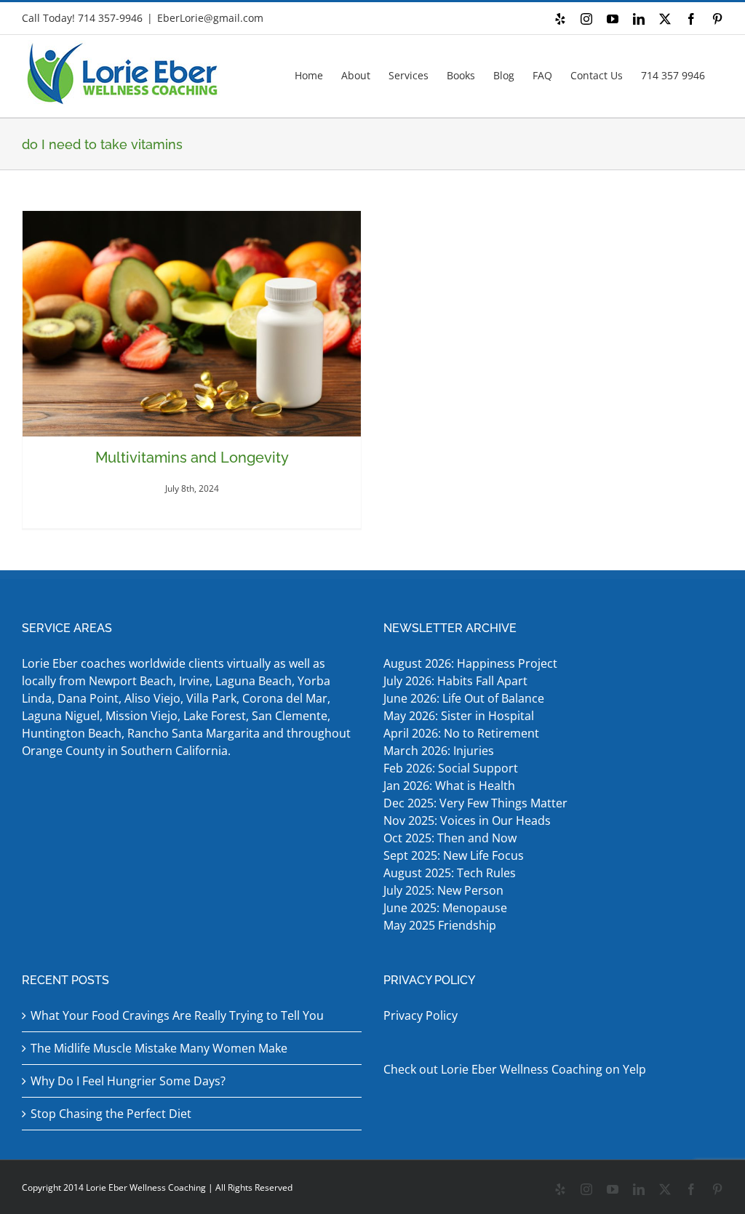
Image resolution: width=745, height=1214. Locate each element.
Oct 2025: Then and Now (450, 838)
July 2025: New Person (443, 890)
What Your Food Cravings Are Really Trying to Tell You (177, 1015)
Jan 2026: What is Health (449, 786)
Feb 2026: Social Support (450, 768)
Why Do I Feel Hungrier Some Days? (128, 1081)
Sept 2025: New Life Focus (453, 855)
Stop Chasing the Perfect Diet (111, 1114)
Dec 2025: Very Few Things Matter (475, 803)
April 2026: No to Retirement (462, 733)
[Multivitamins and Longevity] (192, 323)
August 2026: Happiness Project (470, 663)
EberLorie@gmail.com (210, 18)
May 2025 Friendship (439, 925)
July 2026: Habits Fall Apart (455, 681)
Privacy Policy (420, 1015)
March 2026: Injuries (438, 751)
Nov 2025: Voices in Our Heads (467, 820)
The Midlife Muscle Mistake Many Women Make (159, 1048)
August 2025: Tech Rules (449, 873)
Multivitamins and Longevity (192, 457)
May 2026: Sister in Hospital (460, 716)
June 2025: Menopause (446, 908)
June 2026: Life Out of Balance (463, 698)
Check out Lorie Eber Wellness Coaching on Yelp (514, 1069)
